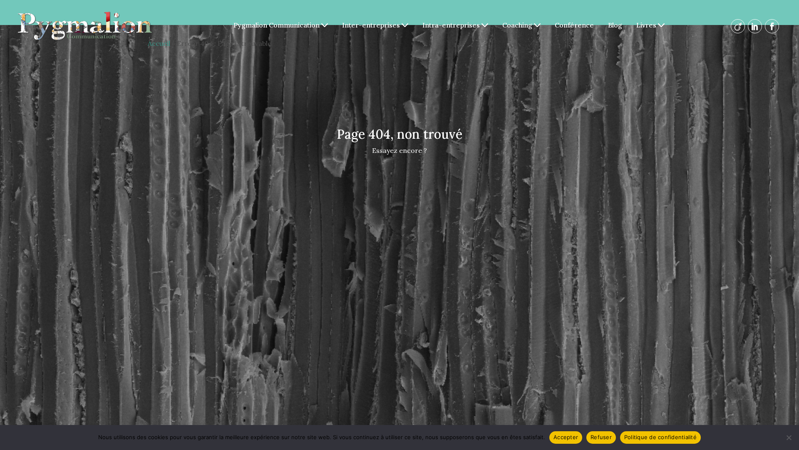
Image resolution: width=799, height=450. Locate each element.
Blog (615, 25)
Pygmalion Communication (277, 25)
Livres (647, 25)
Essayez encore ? (399, 150)
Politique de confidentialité (660, 437)
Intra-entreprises (451, 25)
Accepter (565, 437)
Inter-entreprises (372, 25)
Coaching (518, 25)
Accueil (159, 43)
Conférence (574, 25)
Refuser (601, 437)
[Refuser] (788, 437)
